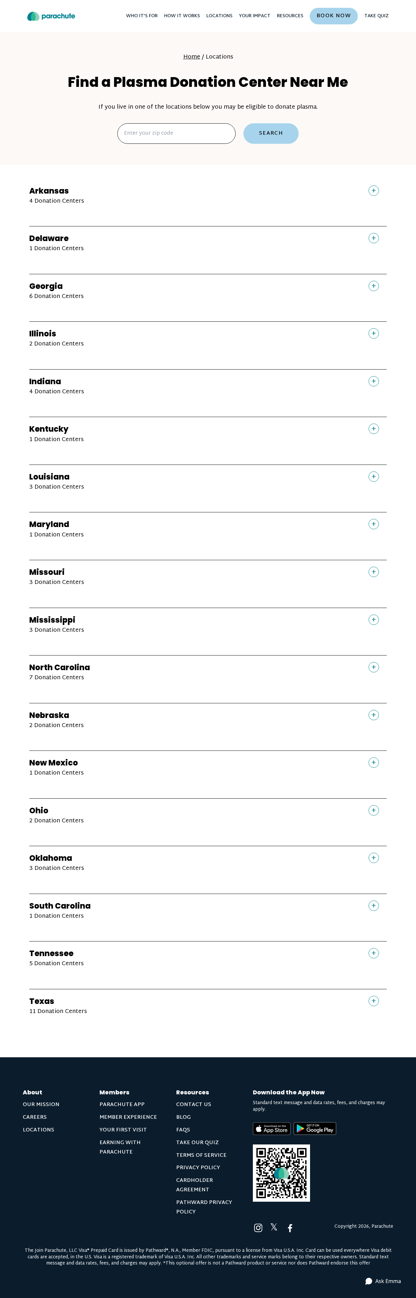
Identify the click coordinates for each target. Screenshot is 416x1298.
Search (271, 133)
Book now (334, 16)
